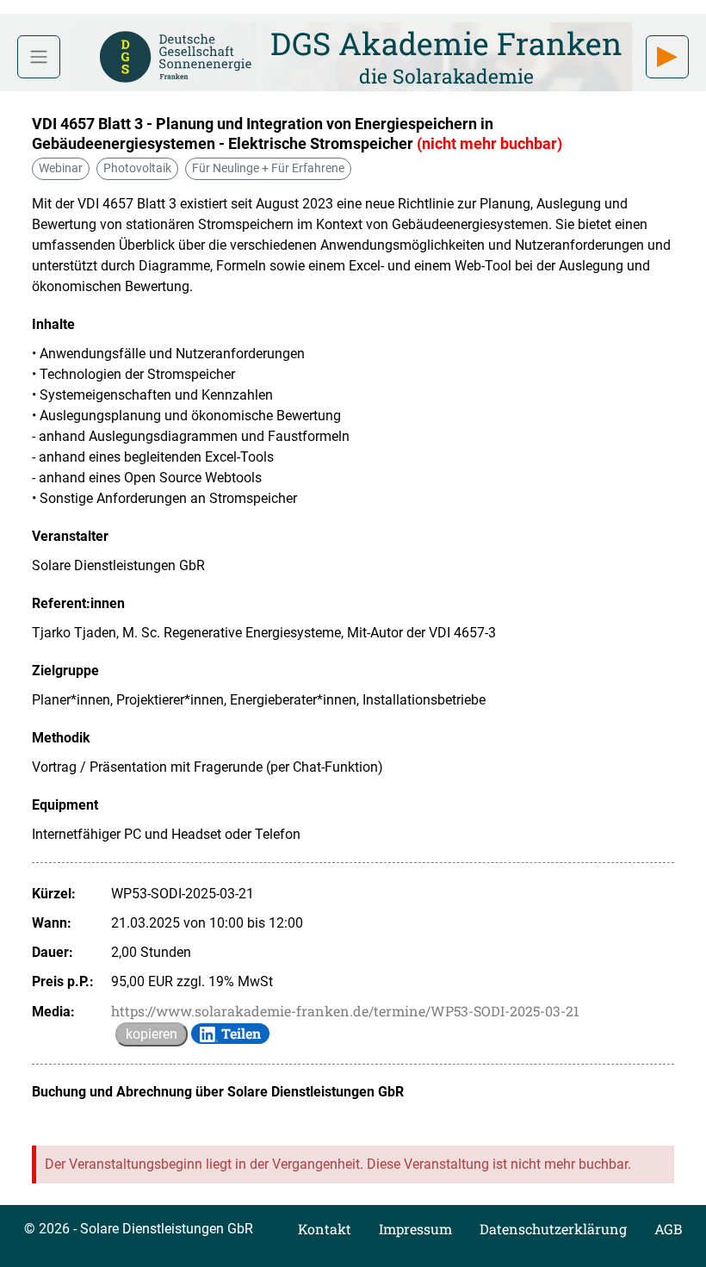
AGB (668, 1229)
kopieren (151, 1034)
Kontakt (324, 1229)
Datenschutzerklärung (553, 1229)
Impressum (415, 1229)
